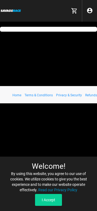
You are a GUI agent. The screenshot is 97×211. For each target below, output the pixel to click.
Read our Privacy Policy (57, 190)
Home (16, 95)
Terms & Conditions (39, 95)
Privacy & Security (69, 95)
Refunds (91, 95)
